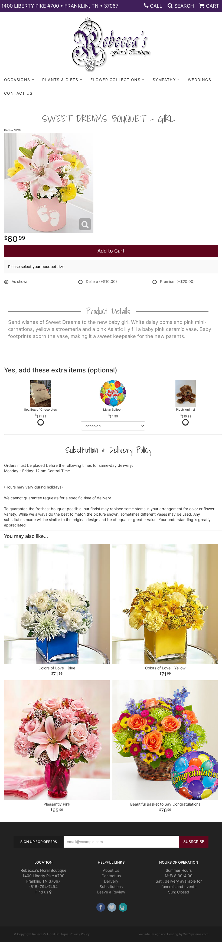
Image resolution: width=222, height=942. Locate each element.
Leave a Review (111, 892)
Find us (42, 892)
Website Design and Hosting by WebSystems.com (173, 934)
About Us (111, 870)
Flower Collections (115, 79)
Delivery (111, 881)
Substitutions (111, 886)
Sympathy (164, 79)
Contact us (111, 875)
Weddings (199, 79)
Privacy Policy (80, 934)
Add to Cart (111, 251)
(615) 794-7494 (43, 886)
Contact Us (18, 93)
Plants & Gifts (60, 79)
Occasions (17, 79)
